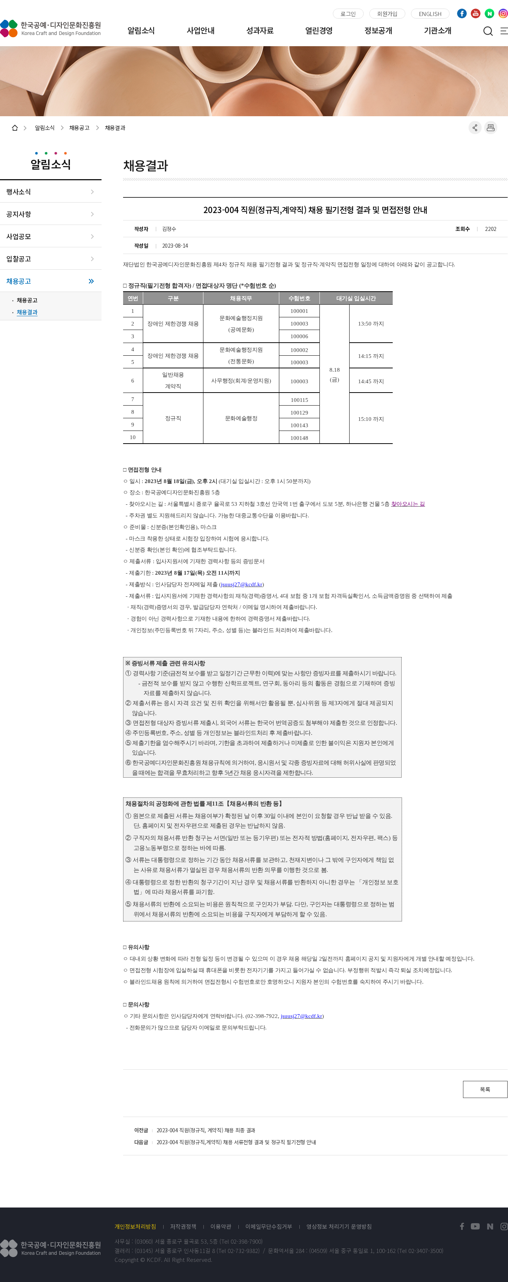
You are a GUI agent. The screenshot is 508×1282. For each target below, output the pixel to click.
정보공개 (378, 30)
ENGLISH (430, 14)
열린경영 (319, 30)
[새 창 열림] (462, 1227)
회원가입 (387, 14)
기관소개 (437, 30)
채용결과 (27, 312)
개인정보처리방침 (135, 1226)
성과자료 (260, 30)
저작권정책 (183, 1226)
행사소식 (18, 191)
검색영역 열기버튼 (488, 31)
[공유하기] (475, 127)
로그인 (348, 14)
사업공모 (18, 236)
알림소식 (141, 30)
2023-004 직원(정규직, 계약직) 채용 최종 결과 (206, 1130)
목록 (485, 1089)
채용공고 (18, 281)
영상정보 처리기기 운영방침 (339, 1226)
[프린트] (490, 127)
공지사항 (18, 214)
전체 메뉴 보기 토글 (504, 31)
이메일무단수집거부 (268, 1226)
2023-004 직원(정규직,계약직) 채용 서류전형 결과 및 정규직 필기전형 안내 (236, 1142)
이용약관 (220, 1226)
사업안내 (200, 30)
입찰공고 (18, 258)
